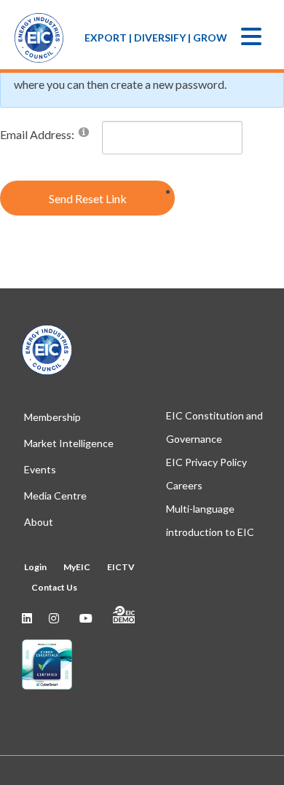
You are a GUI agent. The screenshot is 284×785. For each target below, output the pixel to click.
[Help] (84, 131)
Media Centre (55, 495)
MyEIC (76, 566)
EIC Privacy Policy (206, 462)
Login (35, 566)
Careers (184, 485)
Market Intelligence (69, 443)
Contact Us (54, 587)
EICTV (121, 566)
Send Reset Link (88, 198)
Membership (52, 417)
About (38, 522)
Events (40, 469)
